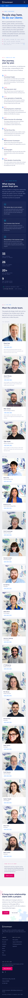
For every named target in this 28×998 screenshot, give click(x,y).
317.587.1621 (4, 983)
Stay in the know (7, 968)
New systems (15, 939)
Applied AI (15, 946)
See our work (15, 912)
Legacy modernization (17, 941)
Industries (4, 944)
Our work (4, 941)
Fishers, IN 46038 (5, 981)
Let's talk (6, 912)
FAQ (3, 952)
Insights (4, 946)
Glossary (4, 955)
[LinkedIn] (3, 972)
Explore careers (9, 875)
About (3, 948)
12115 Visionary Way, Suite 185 (8, 978)
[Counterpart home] (7, 2)
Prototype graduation (17, 944)
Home (3, 5)
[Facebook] (5, 972)
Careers (3, 950)
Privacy (3, 991)
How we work (5, 939)
